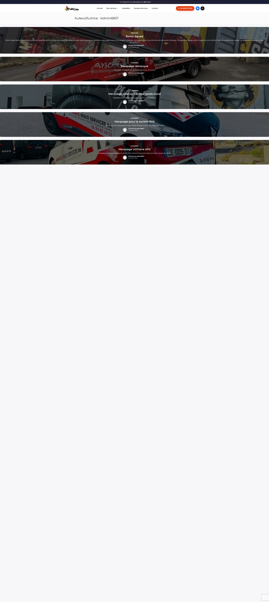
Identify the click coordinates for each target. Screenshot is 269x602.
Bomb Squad (134, 36)
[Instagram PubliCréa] (202, 8)
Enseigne (134, 33)
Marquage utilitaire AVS (134, 149)
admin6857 (140, 45)
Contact (155, 8)
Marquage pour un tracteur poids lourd (134, 93)
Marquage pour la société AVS (134, 121)
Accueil (100, 8)
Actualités (126, 8)
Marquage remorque (134, 66)
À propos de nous (141, 8)
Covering (134, 63)
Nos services (111, 8)
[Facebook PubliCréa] (198, 8)
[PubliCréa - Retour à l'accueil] (72, 8)
